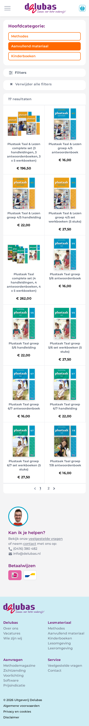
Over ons (10, 628)
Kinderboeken (23, 56)
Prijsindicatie (14, 685)
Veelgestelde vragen (65, 666)
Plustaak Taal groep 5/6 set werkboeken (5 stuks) (65, 347)
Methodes (19, 36)
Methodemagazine (19, 666)
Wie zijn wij (12, 638)
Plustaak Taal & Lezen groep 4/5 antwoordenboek (65, 148)
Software (11, 680)
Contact (54, 670)
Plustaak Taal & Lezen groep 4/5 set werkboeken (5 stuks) (65, 217)
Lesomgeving (59, 643)
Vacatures (11, 633)
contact (29, 544)
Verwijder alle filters (31, 84)
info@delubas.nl (27, 554)
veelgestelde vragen (46, 539)
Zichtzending (14, 670)
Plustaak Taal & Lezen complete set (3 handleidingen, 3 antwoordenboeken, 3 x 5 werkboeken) (24, 152)
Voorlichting (13, 675)
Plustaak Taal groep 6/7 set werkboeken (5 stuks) (24, 465)
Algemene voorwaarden (21, 706)
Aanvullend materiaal (29, 46)
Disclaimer (11, 717)
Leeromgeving (60, 648)
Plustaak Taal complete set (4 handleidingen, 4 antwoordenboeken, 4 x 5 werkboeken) (24, 282)
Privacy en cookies (17, 711)
